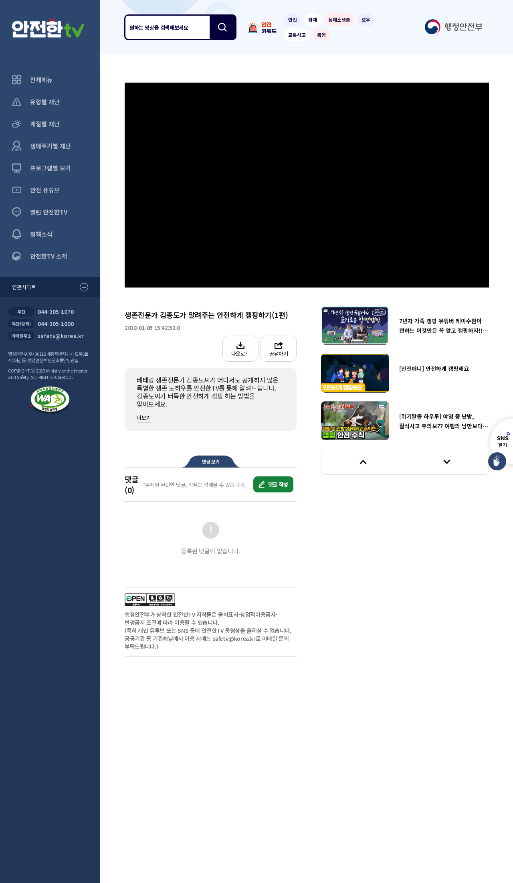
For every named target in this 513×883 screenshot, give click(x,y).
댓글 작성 (277, 484)
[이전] (363, 462)
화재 (312, 19)
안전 (292, 19)
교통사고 (297, 34)
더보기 (144, 417)
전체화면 (473, 268)
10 (217, 185)
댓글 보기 (211, 461)
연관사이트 (24, 287)
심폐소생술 (339, 19)
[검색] (222, 27)
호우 (366, 19)
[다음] (447, 462)
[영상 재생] (306, 185)
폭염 (321, 34)
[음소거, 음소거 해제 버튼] (194, 268)
